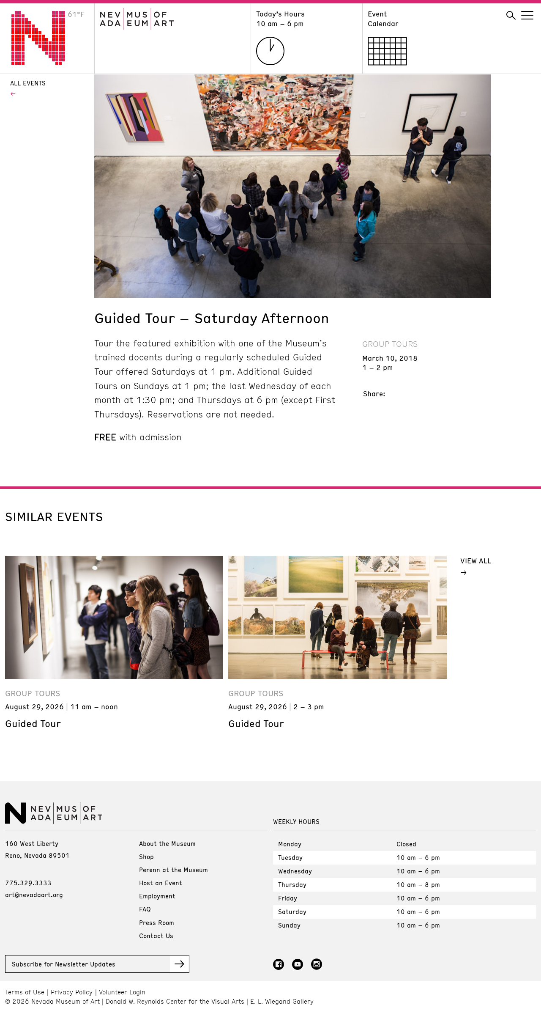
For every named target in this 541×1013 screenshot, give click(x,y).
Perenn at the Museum (173, 869)
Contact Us (156, 935)
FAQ (145, 909)
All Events (28, 83)
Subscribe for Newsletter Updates (63, 964)
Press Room (156, 922)
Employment (157, 896)
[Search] (511, 15)
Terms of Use (24, 992)
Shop (146, 856)
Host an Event (160, 883)
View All (475, 560)
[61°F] (45, 62)
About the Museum (167, 843)
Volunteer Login (122, 992)
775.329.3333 (28, 882)
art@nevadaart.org (34, 894)
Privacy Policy (72, 992)
